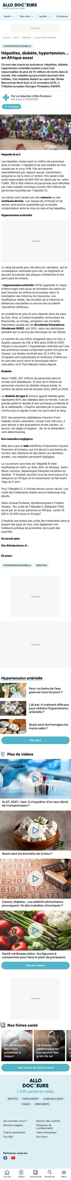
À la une (7, 1176)
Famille (43, 16)
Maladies (27, 37)
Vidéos (21, 1176)
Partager (14, 106)
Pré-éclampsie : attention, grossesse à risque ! (15, 1050)
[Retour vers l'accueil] (35, 6)
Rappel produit (30, 1099)
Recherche (50, 1176)
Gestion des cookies (48, 1121)
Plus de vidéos (20, 754)
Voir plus (35, 740)
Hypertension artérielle (45, 37)
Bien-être (25, 16)
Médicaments (42, 1104)
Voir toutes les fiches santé (36, 1067)
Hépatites (41, 565)
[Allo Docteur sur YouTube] (13, 1158)
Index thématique (46, 1132)
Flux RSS (8, 1136)
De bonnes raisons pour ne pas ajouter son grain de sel (47, 1050)
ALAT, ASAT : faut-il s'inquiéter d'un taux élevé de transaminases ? (35, 803)
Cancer (26, 1104)
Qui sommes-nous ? (15, 1121)
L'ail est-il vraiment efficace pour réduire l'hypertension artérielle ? (49, 708)
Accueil (6, 37)
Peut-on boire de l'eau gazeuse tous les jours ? (46, 690)
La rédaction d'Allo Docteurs (34, 96)
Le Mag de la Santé (53, 1099)
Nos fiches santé (22, 1025)
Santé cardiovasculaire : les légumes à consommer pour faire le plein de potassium (34, 955)
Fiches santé (35, 1176)
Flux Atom (41, 1136)
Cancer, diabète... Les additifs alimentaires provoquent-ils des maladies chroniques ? (32, 903)
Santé (7, 16)
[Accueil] (35, 1086)
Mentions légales (13, 1125)
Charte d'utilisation (14, 1132)
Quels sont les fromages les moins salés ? (48, 726)
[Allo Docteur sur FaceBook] (5, 1158)
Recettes (13, 1099)
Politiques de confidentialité (44, 1127)
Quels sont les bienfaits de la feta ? (27, 854)
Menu (64, 1176)
